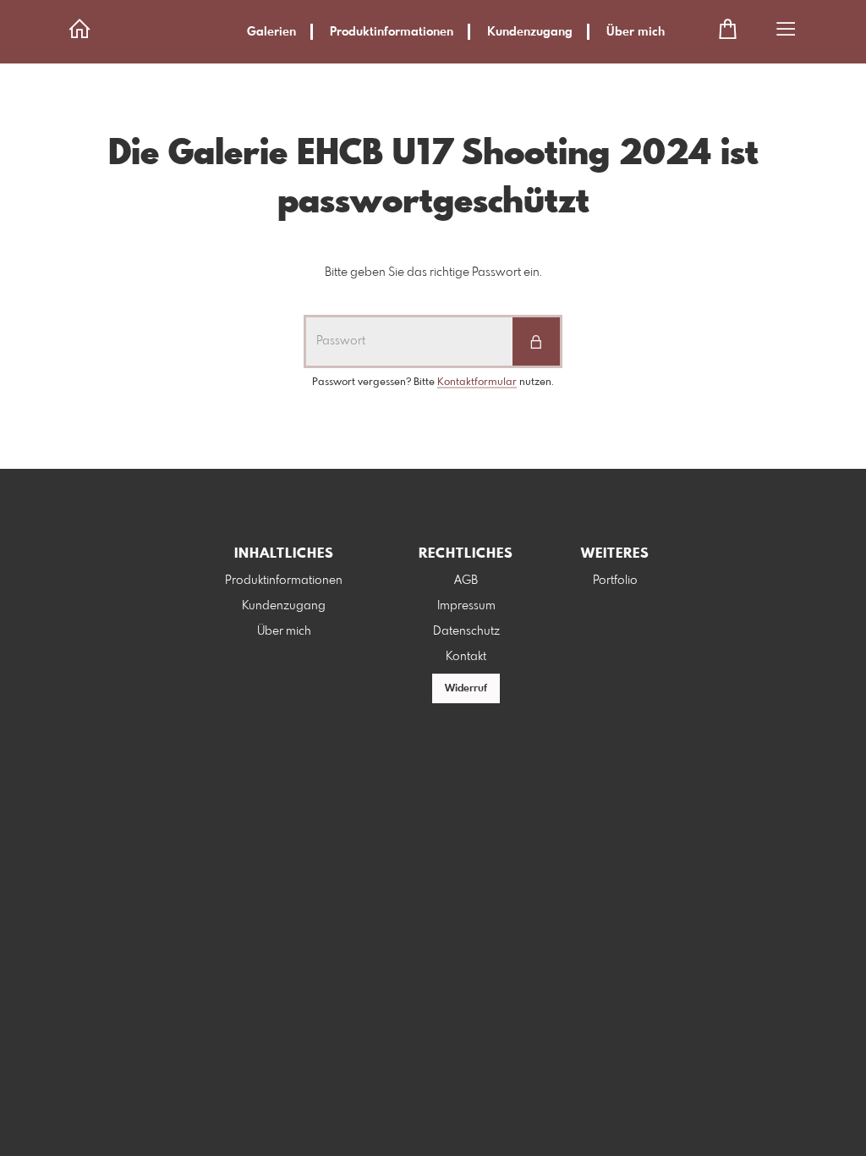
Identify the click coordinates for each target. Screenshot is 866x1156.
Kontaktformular (477, 382)
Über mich (635, 32)
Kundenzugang (530, 32)
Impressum (466, 606)
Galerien (271, 32)
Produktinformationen (391, 32)
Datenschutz (466, 631)
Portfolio (615, 580)
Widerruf (466, 689)
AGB (466, 580)
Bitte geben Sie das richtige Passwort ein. (433, 272)
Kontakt (466, 657)
